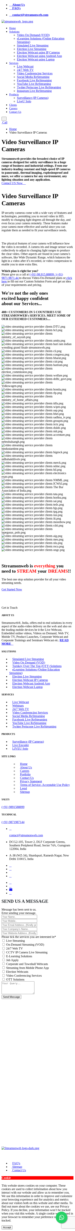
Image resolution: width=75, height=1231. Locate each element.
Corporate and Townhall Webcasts (27, 964)
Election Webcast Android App (31, 683)
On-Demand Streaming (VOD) (25, 944)
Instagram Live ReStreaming (34, 90)
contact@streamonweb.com (26, 835)
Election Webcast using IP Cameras (38, 52)
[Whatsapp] (10, 893)
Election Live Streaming (31, 49)
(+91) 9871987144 (13, 822)
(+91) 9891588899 (13, 807)
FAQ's (16, 1163)
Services (13, 63)
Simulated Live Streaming (32, 45)
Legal (23, 788)
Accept (7, 1227)
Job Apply (12, 960)
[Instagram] (10, 876)
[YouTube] (10, 882)
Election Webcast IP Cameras (30, 680)
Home (12, 28)
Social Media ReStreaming (33, 77)
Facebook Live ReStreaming (34, 80)
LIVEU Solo (20, 748)
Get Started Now (12, 589)
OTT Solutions (15, 979)
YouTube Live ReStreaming (34, 83)
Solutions (14, 31)
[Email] (10, 889)
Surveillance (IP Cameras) (32, 97)
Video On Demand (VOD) (33, 35)
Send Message (11, 996)
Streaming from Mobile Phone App (27, 967)
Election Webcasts (17, 971)
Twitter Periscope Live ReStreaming (39, 87)
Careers (13, 108)
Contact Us (15, 111)
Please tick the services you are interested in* (29, 936)
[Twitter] (10, 869)
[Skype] (10, 886)
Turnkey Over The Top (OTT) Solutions (37, 666)
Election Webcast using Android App (39, 56)
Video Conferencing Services (34, 73)
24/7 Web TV (25, 70)
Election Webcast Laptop (27, 687)
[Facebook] (10, 865)
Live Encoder (20, 745)
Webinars (18, 705)
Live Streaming (15, 940)
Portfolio (25, 774)
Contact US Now (12, 183)
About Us (26, 767)
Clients (13, 105)
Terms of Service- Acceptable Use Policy (45, 784)
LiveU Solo (24, 101)
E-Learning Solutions (19, 956)
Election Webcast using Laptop (36, 59)
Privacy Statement (31, 781)
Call (4, 122)
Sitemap (25, 791)
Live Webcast (25, 66)
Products (14, 94)
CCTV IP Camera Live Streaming (27, 952)
